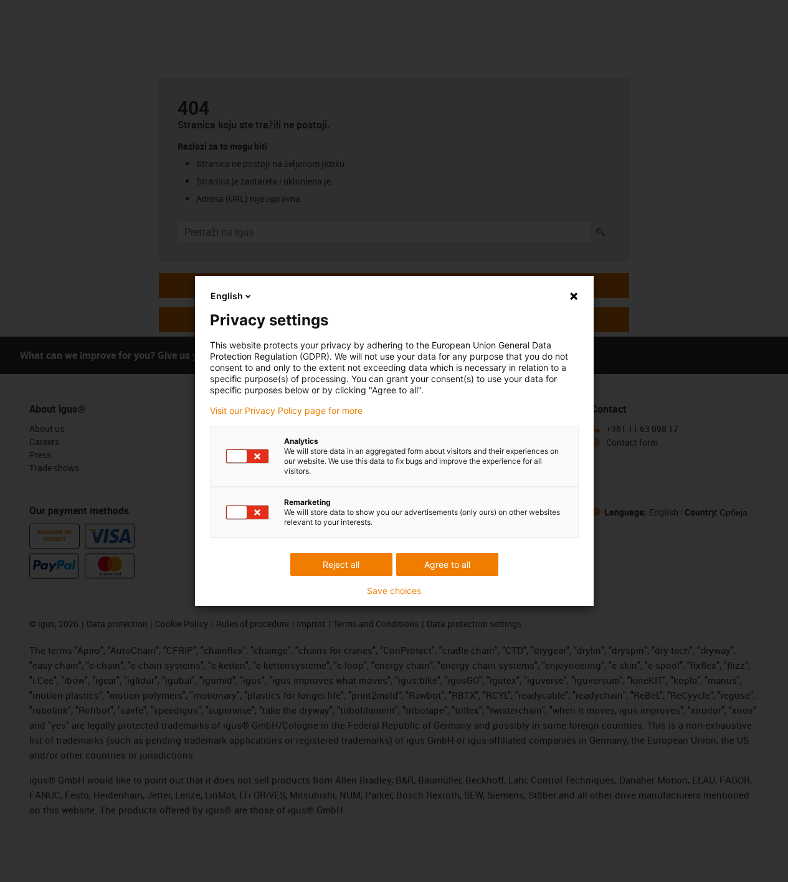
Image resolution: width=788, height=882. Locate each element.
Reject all (341, 564)
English (227, 295)
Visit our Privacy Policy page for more (286, 411)
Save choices (394, 591)
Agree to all (447, 564)
